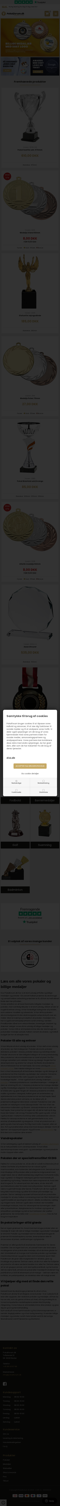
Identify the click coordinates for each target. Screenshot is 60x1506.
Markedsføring (43, 783)
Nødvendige (16, 783)
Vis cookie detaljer (30, 773)
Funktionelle (16, 792)
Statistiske (43, 792)
